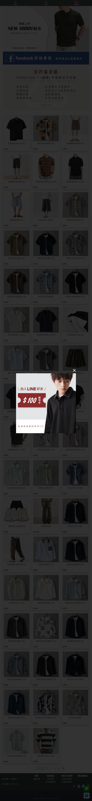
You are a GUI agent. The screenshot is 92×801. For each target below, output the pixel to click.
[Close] (74, 370)
